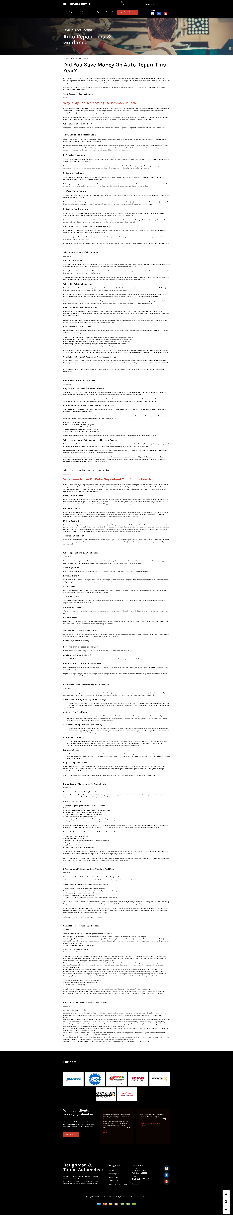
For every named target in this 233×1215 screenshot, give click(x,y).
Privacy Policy (142, 1197)
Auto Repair (82, 12)
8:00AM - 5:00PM (150, 4)
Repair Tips (96, 12)
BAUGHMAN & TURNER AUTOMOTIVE (79, 30)
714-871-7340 (117, 2)
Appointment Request (127, 12)
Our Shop (69, 12)
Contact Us (109, 12)
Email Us (135, 1184)
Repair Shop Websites (107, 1197)
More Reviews (70, 1134)
